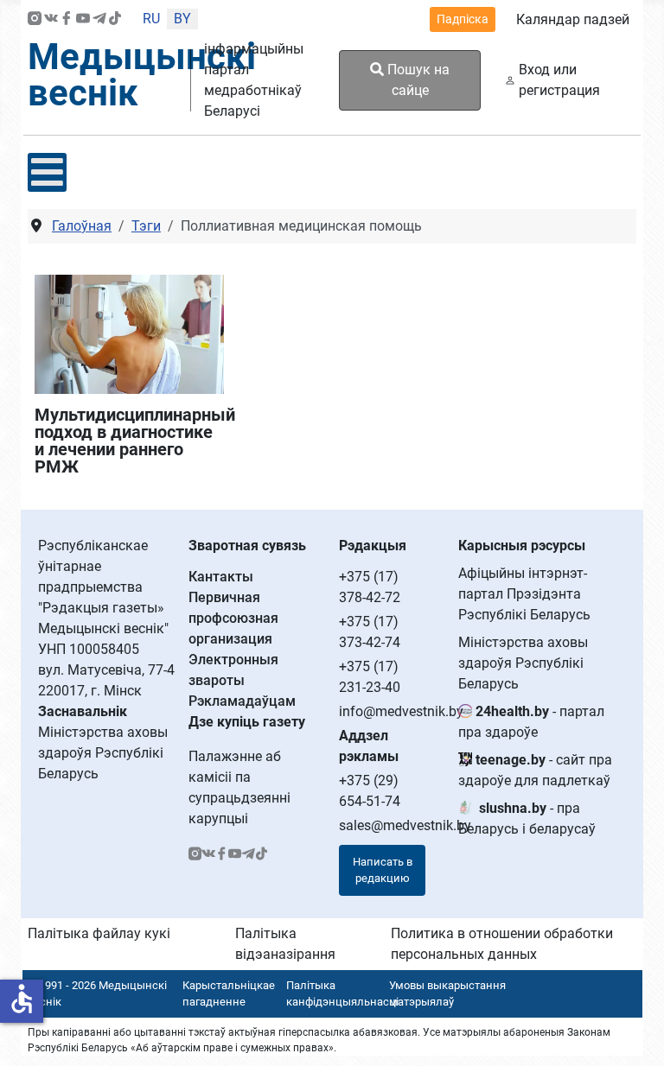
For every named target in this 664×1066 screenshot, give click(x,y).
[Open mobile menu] (47, 172)
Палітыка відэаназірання (285, 943)
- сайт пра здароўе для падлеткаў (535, 770)
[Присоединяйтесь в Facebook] (66, 19)
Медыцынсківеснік (142, 74)
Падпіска (462, 19)
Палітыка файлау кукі (99, 933)
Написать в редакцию (382, 870)
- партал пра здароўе (531, 721)
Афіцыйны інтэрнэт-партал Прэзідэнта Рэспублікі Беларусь (524, 594)
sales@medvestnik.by (405, 825)
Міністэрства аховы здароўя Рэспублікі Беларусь (523, 663)
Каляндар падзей (572, 19)
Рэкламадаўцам (242, 701)
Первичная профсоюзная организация (233, 618)
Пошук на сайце (417, 79)
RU (151, 18)
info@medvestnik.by (401, 711)
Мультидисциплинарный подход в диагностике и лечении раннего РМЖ (129, 440)
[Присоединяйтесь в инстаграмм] (35, 19)
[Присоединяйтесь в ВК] (51, 19)
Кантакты (220, 576)
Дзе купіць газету (246, 722)
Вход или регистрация (559, 79)
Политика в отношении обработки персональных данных (502, 943)
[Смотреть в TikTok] (115, 19)
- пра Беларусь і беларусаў (527, 818)
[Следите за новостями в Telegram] (99, 19)
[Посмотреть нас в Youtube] (83, 19)
